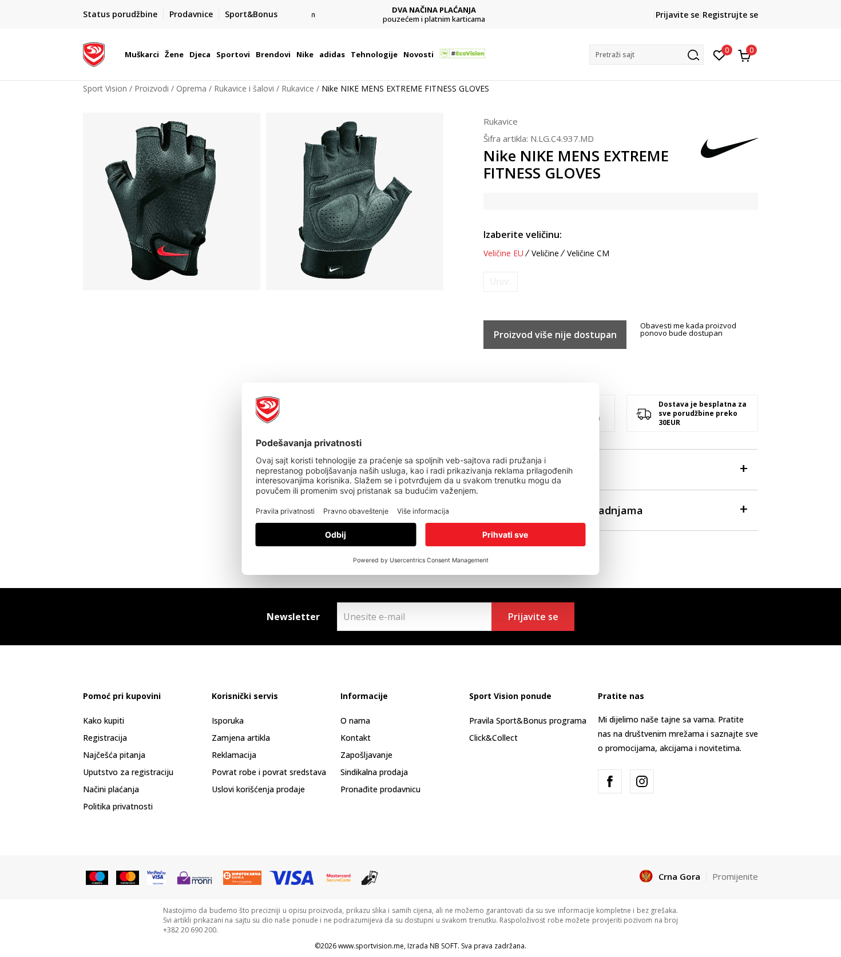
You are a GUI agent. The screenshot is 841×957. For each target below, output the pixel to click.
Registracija (105, 737)
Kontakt (355, 737)
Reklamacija (234, 754)
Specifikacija (514, 469)
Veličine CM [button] (588, 253)
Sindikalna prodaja (374, 772)
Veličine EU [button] (503, 253)
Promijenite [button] (735, 876)
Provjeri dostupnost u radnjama (563, 510)
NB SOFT (444, 946)
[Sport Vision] (94, 53)
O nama (355, 720)
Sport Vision (105, 88)
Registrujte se (730, 14)
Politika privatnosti (118, 806)
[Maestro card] (97, 877)
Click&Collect (493, 737)
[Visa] (156, 877)
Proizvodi (151, 88)
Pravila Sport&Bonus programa (527, 720)
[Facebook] (609, 781)
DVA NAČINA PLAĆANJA (421, 10)
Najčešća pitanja (114, 754)
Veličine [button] (545, 253)
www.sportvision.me (371, 946)
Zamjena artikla (241, 737)
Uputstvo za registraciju (128, 772)
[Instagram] (641, 781)
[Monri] (194, 877)
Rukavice (297, 88)
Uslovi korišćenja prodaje (258, 789)
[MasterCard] (338, 877)
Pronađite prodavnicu (380, 789)
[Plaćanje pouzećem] (370, 877)
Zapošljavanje (366, 754)
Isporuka (228, 720)
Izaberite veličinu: (522, 234)
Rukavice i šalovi (244, 88)
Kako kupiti (103, 720)
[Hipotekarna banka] (242, 877)
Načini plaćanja (111, 789)
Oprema (191, 88)
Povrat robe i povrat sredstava (269, 772)
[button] (160, 54)
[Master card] (127, 877)
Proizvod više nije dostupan (555, 334)
